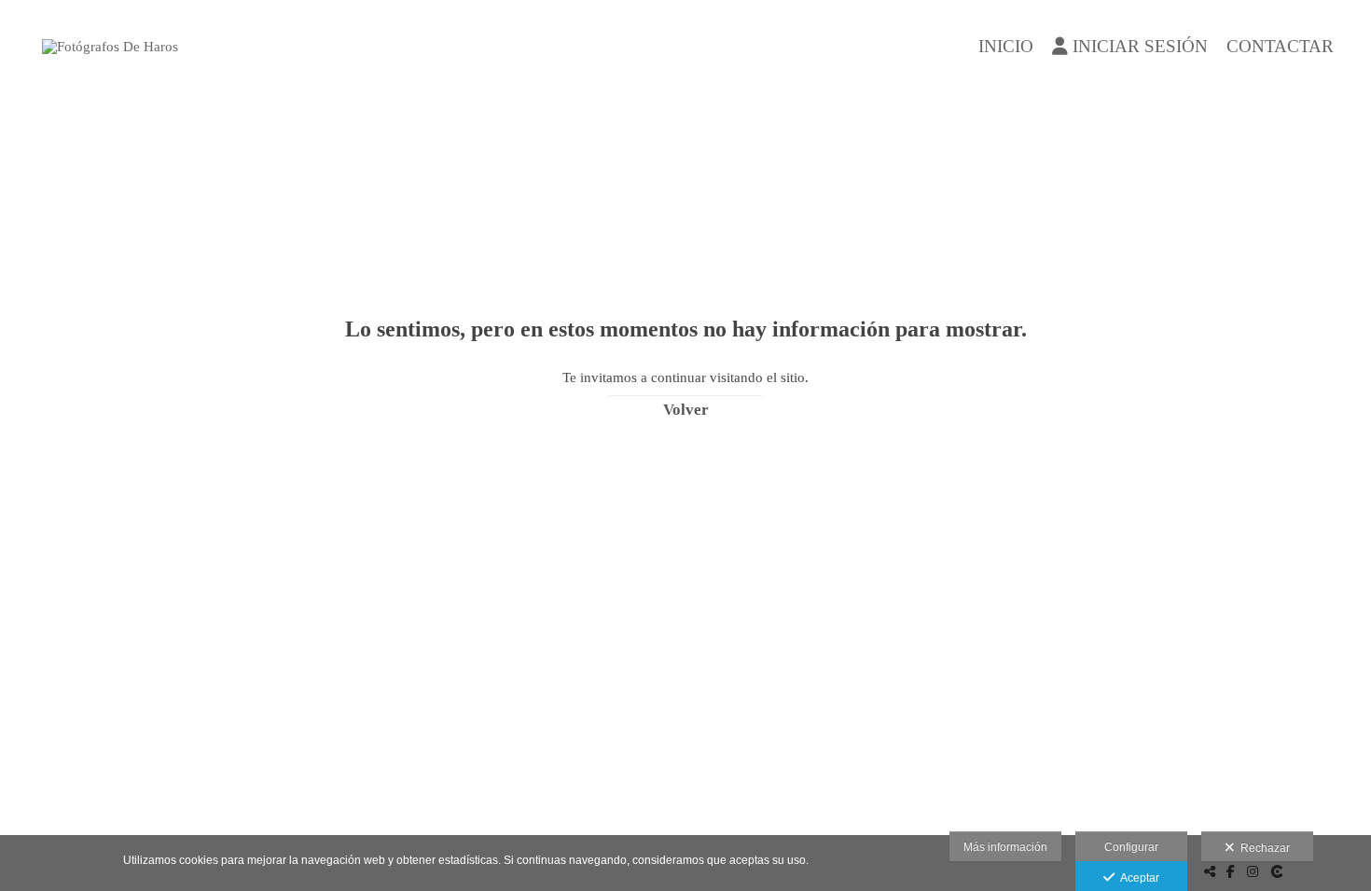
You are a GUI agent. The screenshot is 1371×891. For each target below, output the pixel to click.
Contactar (1280, 46)
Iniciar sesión (1140, 46)
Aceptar (1137, 877)
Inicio (1005, 46)
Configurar (1131, 847)
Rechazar (1262, 848)
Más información (1005, 847)
